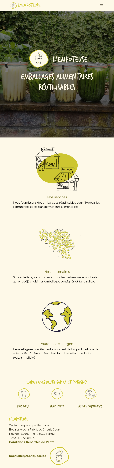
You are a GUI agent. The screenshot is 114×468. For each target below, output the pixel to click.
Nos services (57, 197)
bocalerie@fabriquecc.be (27, 456)
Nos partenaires (57, 272)
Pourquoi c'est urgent (57, 344)
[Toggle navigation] (101, 5)
